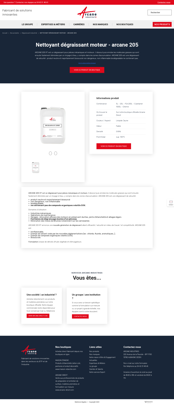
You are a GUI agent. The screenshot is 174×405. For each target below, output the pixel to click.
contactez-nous (80, 316)
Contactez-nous (164, 2)
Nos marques (94, 354)
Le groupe (93, 366)
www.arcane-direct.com (38, 316)
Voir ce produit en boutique (87, 70)
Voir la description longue (87, 63)
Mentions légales (81, 402)
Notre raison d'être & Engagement (102, 357)
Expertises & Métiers (97, 363)
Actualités (93, 360)
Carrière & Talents (96, 369)
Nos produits (94, 351)
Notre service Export (97, 372)
